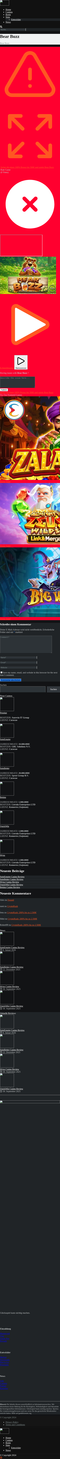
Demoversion (21, 368)
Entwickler (16, 19)
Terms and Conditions (15, 1424)
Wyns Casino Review (9, 882)
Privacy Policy (12, 1422)
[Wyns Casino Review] (7, 984)
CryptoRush (12, 906)
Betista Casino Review (10, 887)
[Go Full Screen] (30, 165)
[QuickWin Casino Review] (7, 1003)
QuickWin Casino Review (11, 884)
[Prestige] (7, 710)
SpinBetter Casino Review (11, 879)
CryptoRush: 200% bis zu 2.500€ (21, 912)
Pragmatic (4, 1365)
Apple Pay (4, 1338)
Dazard (11, 900)
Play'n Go (4, 1362)
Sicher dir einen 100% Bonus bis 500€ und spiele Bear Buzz (27, 167)
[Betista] (7, 795)
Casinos (9, 12)
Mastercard (5, 1333)
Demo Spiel (5, 481)
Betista (3, 797)
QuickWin (4, 826)
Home (8, 9)
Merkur (3, 1357)
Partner (3, 1386)
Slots (8, 17)
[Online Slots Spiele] (4, 5)
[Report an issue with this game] (30, 105)
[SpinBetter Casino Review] (7, 964)
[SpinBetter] (7, 766)
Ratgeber (4, 1388)
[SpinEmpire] (7, 737)
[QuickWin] (7, 824)
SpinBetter (4, 768)
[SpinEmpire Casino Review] (7, 945)
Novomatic (5, 1360)
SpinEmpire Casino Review (12, 877)
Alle (2, 1381)
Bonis (8, 14)
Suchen (3, 685)
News (8, 22)
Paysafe (3, 1341)
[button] (28, 275)
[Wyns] (7, 853)
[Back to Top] (1, 1457)
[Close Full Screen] (30, 233)
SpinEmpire (5, 739)
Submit (4, 390)
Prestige (3, 713)
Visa (2, 1336)
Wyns (2, 855)
